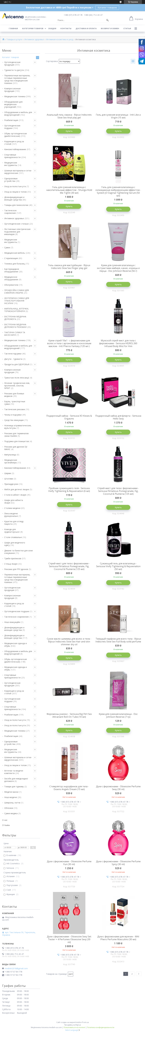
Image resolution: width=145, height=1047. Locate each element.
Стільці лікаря (10, 563)
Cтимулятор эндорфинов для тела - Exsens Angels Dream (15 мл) (69, 788)
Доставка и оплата (86, 28)
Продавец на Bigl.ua (72, 1025)
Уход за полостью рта (15, 186)
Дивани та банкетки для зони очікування (18, 551)
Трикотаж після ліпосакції (16, 377)
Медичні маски (11, 792)
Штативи (8, 478)
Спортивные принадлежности (12, 156)
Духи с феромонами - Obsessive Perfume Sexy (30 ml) (118, 788)
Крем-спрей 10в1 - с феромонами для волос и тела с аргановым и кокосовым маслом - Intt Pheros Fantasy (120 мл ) (69, 343)
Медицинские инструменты (10, 164)
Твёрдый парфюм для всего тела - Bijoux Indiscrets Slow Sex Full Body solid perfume (118, 640)
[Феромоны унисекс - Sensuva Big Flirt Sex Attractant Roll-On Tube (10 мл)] (69, 690)
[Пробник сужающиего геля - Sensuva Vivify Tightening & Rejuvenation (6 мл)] (69, 465)
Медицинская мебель (14, 253)
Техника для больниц (14, 263)
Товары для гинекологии (16, 205)
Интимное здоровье (34, 39)
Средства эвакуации (14, 420)
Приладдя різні (11, 484)
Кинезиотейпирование (15, 149)
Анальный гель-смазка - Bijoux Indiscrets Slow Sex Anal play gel (69, 116)
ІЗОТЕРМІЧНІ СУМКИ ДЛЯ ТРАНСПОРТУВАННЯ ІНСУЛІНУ (16, 301)
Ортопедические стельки (16, 223)
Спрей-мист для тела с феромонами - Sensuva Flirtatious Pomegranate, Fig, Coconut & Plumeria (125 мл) (118, 491)
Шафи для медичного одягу (14, 543)
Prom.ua (85, 1022)
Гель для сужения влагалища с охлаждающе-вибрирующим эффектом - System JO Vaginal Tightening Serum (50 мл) (118, 191)
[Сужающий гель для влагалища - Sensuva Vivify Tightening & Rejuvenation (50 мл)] (118, 540)
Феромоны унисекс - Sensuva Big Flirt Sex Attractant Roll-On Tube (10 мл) (69, 715)
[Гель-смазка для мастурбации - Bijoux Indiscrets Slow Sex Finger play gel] (69, 242)
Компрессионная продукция (12, 89)
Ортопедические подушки (12, 126)
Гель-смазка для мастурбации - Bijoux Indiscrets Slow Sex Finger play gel (69, 266)
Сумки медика (11, 813)
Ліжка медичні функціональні (11, 514)
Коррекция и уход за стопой (14, 142)
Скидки (52, 28)
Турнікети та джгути (14, 70)
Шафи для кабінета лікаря (13, 501)
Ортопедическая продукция (12, 63)
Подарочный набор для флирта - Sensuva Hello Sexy (118, 417)
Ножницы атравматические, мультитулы (17, 426)
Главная (13, 28)
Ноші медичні (10, 797)
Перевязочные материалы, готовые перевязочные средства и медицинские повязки (17, 79)
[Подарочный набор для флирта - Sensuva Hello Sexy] (118, 392)
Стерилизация (11, 258)
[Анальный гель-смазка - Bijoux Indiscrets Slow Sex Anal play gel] (69, 91)
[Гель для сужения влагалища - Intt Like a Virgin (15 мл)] (118, 91)
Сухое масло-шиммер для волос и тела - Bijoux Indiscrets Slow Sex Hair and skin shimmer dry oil (69, 641)
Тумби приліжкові (12, 558)
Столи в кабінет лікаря (15, 494)
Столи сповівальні (13, 537)
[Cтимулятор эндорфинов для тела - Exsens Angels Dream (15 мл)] (69, 763)
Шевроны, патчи (12, 802)
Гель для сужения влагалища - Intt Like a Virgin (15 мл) (118, 116)
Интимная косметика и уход (59, 39)
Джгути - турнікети (13, 359)
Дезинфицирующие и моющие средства (14, 198)
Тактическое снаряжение (10, 211)
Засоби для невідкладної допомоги (16, 779)
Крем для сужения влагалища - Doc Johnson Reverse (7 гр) (118, 715)
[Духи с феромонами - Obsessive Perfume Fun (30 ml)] (69, 838)
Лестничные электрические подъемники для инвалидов (17, 232)
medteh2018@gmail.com (16, 968)
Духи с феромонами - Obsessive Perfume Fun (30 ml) (69, 863)
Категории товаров (32, 28)
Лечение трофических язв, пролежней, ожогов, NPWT (17, 385)
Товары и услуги (14, 39)
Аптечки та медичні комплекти (13, 772)
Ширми (7, 473)
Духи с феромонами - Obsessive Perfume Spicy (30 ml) (118, 863)
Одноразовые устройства (11, 179)
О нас (5, 820)
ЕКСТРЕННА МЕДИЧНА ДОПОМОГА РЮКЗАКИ (15, 325)
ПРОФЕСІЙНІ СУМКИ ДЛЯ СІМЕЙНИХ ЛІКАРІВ (16, 291)
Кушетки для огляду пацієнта (14, 522)
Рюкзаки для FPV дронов (16, 569)
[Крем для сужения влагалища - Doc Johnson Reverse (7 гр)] (118, 690)
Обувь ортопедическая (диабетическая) (15, 134)
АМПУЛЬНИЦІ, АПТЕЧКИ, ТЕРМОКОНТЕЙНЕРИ (16, 310)
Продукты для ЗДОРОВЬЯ (16, 364)
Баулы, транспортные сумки (14, 402)
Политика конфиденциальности (100, 1027)
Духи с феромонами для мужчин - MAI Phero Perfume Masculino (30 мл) (118, 938)
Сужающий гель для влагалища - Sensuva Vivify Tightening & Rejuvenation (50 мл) (118, 566)
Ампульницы (10, 454)
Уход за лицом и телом (15, 191)
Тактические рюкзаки (14, 409)
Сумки (7, 247)
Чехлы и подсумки (13, 414)
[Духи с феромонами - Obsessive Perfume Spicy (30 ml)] (118, 838)
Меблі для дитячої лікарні (16, 489)
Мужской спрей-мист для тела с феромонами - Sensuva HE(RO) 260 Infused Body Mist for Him (118, 343)
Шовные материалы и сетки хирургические (17, 171)
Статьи (127, 28)
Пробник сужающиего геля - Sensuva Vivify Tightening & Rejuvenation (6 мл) (69, 489)
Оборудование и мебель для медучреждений (18, 113)
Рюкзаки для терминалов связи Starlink (16, 434)
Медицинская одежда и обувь (15, 644)
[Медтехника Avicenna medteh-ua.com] (12, 15)
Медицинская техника (14, 96)
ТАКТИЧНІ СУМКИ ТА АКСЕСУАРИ (14, 333)
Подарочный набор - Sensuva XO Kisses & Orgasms (69, 417)
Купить (69, 131)
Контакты (65, 28)
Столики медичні (12, 508)
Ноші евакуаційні (12, 622)
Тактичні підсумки (12, 353)
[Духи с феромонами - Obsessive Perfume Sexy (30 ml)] (118, 763)
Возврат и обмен (110, 28)
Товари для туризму (14, 786)
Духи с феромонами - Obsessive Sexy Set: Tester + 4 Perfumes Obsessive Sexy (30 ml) (69, 939)
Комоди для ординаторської (12, 530)
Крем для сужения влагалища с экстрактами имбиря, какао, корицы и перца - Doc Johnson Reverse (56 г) (118, 268)
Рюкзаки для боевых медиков (14, 394)
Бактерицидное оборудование (11, 270)
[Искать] (107, 20)
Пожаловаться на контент (74, 1027)
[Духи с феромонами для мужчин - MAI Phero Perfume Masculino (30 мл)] (118, 913)
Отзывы (6, 825)
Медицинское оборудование (11, 278)
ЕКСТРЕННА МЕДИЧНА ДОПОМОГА (15, 317)
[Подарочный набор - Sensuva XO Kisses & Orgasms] (69, 392)
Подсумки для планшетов (16, 441)
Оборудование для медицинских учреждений (13, 104)
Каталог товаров (107, 7)
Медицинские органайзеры (10, 461)
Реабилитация (11, 120)
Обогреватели (11, 285)
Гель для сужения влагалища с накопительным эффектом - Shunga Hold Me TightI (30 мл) (69, 190)
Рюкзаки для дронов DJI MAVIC (15, 448)
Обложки (8, 808)
